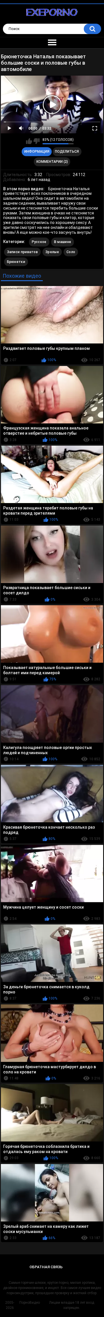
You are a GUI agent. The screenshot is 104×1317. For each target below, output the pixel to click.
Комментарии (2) (52, 162)
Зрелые (52, 252)
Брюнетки (16, 262)
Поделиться (67, 152)
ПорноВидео (29, 1303)
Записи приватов (22, 252)
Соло (70, 252)
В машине (62, 242)
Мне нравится (29, 141)
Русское (39, 242)
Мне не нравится (37, 141)
